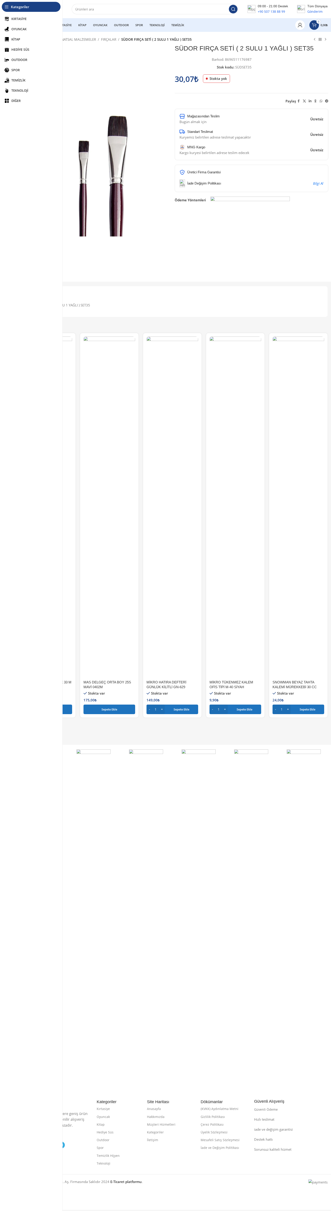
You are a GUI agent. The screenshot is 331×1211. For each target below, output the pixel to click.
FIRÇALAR (108, 39)
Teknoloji (103, 1163)
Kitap (101, 1124)
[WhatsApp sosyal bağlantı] (321, 101)
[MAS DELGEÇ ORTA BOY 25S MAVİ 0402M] (109, 507)
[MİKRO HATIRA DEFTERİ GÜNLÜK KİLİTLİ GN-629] (172, 507)
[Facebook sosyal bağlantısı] (298, 101)
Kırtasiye (103, 1109)
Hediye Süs (105, 1132)
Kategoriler (155, 1132)
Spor (100, 1147)
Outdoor (103, 1140)
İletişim (152, 1140)
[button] (109, 709)
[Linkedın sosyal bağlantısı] (310, 101)
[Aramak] (233, 9)
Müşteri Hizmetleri (161, 1124)
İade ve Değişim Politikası (220, 1147)
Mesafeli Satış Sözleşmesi (220, 1140)
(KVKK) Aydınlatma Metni (219, 1109)
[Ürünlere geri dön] (320, 39)
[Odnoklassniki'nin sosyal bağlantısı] (315, 101)
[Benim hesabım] (300, 25)
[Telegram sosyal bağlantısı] (327, 101)
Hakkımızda (155, 1117)
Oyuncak (103, 1117)
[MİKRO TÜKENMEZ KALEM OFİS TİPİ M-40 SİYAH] (235, 507)
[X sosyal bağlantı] (304, 101)
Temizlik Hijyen (108, 1155)
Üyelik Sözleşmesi (214, 1132)
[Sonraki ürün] (325, 39)
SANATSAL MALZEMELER (76, 39)
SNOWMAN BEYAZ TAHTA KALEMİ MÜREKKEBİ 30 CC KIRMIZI (295, 687)
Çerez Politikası (212, 1124)
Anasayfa (154, 1109)
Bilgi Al (318, 183)
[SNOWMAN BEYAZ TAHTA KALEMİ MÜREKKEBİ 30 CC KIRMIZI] (298, 507)
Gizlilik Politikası (213, 1117)
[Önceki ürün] (314, 39)
